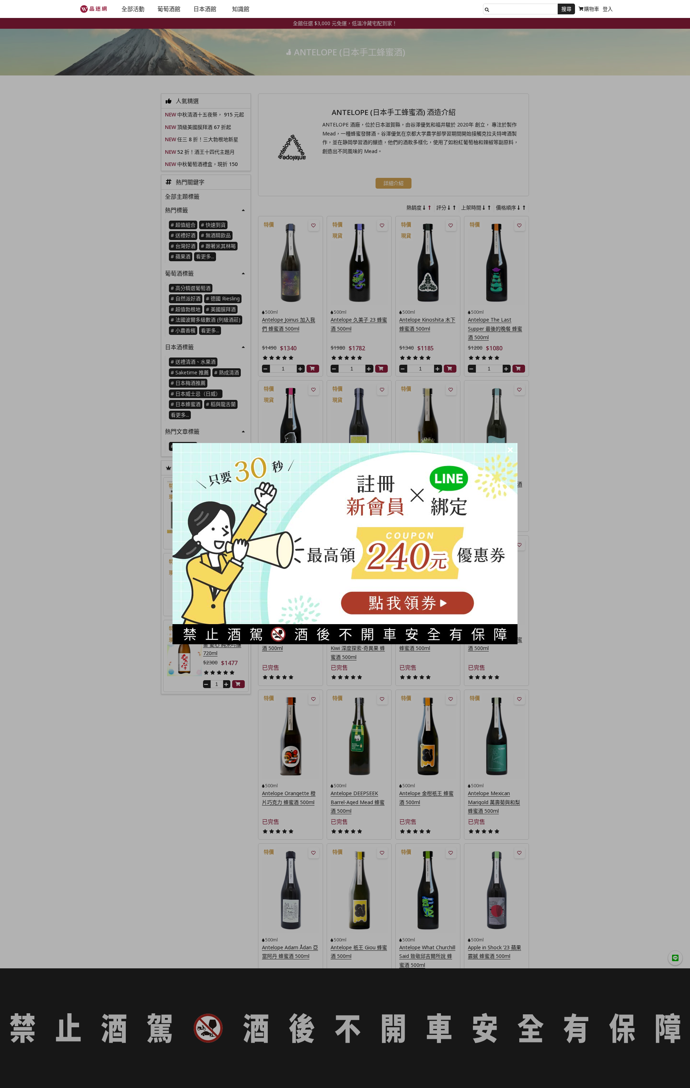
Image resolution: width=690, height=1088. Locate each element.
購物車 (591, 8)
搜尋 (566, 8)
